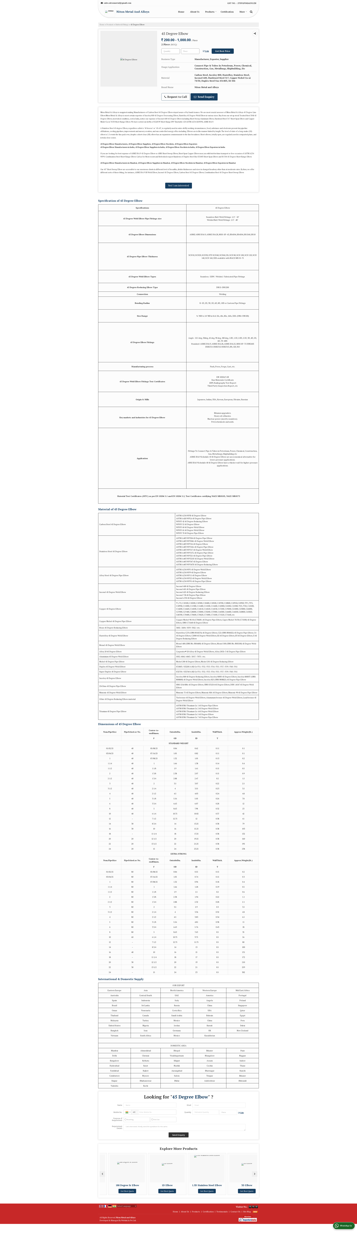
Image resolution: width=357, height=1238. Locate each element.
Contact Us (235, 1211)
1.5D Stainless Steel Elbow (162, 1185)
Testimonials (222, 1211)
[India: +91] (127, 1112)
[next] (254, 1174)
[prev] (102, 1174)
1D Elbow (121, 1185)
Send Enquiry (205, 96)
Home (181, 11)
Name (119, 1105)
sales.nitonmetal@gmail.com (117, 3)
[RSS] (255, 1211)
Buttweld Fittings (122, 24)
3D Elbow (201, 1185)
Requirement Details (117, 1127)
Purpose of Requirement (117, 1119)
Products (209, 11)
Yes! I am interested (178, 185)
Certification (227, 11)
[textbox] (190, 51)
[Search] (251, 11)
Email (189, 1105)
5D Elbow (241, 1185)
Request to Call (177, 96)
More (242, 11)
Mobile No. (118, 1112)
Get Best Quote (121, 1191)
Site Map (247, 1211)
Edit (207, 51)
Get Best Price (222, 51)
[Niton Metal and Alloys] (110, 11)
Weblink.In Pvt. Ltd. (128, 1220)
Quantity (187, 1112)
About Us (194, 11)
